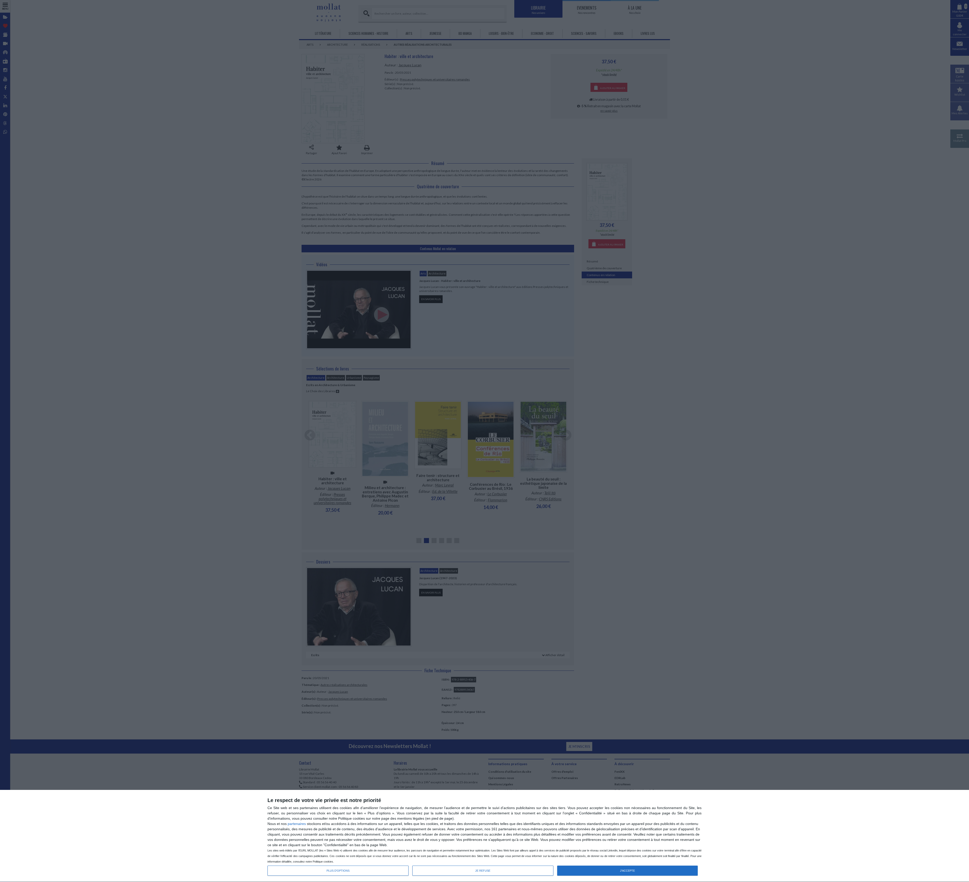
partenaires (297, 823)
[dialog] (484, 836)
